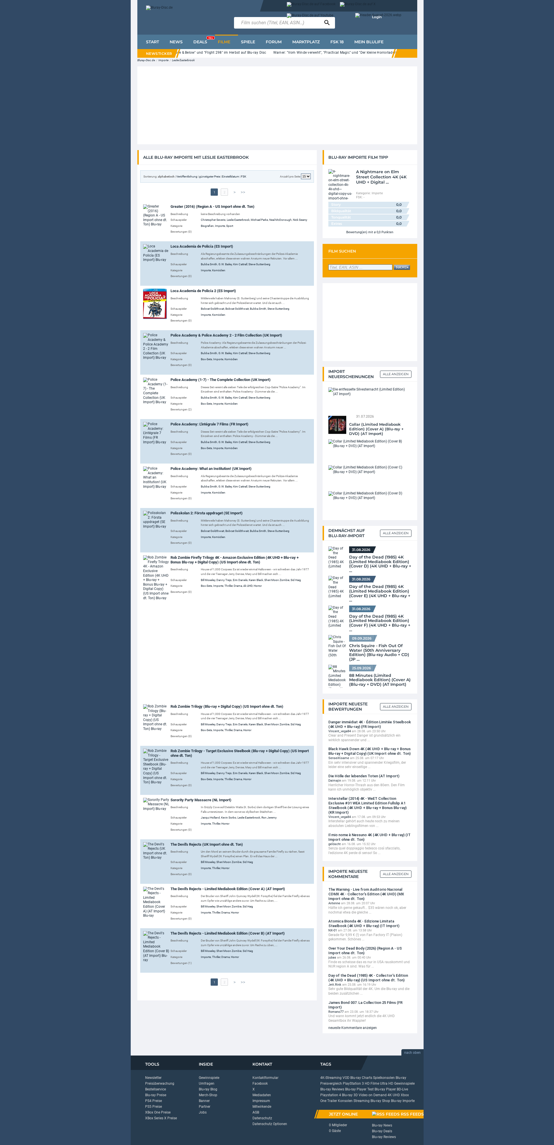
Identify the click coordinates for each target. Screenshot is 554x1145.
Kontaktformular (265, 1078)
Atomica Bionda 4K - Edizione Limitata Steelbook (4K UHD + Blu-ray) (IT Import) (363, 923)
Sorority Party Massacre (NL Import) (201, 800)
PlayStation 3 (353, 1084)
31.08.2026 (361, 550)
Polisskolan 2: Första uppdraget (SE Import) (207, 513)
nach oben (412, 1053)
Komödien (218, 270)
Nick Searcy (300, 219)
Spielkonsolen (384, 1078)
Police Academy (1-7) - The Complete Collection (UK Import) (221, 380)
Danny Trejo (224, 580)
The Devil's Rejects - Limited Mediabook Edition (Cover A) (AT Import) (228, 889)
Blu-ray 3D (350, 1095)
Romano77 (336, 1012)
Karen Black (256, 580)
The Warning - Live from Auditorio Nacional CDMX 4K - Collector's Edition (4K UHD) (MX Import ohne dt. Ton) (366, 894)
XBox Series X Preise (161, 1118)
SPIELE (248, 41)
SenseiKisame (338, 758)
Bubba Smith (209, 264)
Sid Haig (296, 580)
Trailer (332, 1101)
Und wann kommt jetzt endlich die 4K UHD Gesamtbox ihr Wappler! (361, 1018)
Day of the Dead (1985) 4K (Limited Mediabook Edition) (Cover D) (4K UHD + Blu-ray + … (380, 562)
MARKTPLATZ (306, 41)
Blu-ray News (382, 1125)
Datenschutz (262, 1118)
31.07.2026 (365, 416)
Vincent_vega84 (339, 731)
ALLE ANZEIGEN (396, 533)
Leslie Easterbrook (183, 60)
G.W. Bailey (225, 264)
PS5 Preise (153, 1107)
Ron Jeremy (269, 817)
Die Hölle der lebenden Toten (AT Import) (363, 776)
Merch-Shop (208, 1095)
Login (377, 17)
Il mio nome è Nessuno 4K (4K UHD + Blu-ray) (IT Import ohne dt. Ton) (369, 837)
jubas (332, 957)
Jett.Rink (334, 985)
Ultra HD (386, 1084)
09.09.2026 (362, 638)
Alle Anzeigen (396, 374)
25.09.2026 (361, 668)
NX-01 (332, 930)
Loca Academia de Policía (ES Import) (202, 246)
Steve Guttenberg (259, 264)
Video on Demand (373, 1095)
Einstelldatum (230, 176)
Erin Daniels (240, 580)
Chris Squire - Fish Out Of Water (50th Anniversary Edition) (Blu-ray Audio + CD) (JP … (379, 651)
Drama (238, 585)
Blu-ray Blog (208, 1089)
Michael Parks (259, 219)
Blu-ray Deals (382, 1131)
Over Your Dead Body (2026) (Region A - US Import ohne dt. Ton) (365, 950)
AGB (255, 1112)
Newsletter (153, 1078)
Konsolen (345, 1101)
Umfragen (206, 1084)
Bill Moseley (208, 580)
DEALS (203, 40)
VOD (345, 1078)
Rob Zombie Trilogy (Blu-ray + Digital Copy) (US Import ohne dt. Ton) (227, 706)
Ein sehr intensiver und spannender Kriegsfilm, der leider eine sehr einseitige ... (367, 765)
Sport (229, 225)
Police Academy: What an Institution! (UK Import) (211, 468)
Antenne (334, 903)
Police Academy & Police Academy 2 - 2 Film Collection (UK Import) (226, 335)
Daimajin (334, 780)
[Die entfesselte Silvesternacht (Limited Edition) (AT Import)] (368, 392)
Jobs (203, 1112)
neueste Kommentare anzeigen (352, 1028)
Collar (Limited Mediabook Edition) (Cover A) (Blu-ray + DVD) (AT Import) (376, 429)
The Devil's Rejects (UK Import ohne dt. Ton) (207, 844)
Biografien (207, 225)
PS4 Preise (153, 1101)
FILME (224, 41)
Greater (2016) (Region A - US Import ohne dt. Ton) (212, 206)
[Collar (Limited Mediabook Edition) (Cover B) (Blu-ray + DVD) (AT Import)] (368, 444)
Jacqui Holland (210, 817)
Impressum (261, 1101)
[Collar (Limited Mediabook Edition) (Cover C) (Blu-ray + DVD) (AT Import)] (368, 470)
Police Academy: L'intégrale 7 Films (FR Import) (209, 424)
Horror (258, 585)
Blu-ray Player (385, 1089)
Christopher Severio (213, 219)
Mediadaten (261, 1095)
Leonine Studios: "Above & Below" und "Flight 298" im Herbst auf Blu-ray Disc (204, 53)
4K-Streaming (331, 1078)
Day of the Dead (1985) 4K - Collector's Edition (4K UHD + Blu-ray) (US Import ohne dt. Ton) (368, 977)
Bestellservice (155, 1089)
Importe (163, 60)
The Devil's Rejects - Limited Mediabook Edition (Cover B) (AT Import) (228, 933)
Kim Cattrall (240, 264)
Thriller (228, 585)
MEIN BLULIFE (368, 41)
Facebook (260, 1084)
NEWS (176, 41)
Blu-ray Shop (380, 1101)
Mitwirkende (261, 1107)
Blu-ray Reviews (332, 1089)
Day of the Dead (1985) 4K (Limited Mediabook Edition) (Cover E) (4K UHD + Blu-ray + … (379, 591)
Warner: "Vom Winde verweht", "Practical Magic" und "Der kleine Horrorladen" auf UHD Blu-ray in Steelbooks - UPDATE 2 (369, 53)
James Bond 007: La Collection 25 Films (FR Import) (365, 1004)
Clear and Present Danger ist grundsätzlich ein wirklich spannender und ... (364, 737)
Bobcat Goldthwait (212, 308)
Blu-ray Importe (403, 1101)
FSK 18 (337, 41)
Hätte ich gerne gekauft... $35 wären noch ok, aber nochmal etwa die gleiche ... (367, 910)
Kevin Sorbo (228, 817)
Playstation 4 (330, 1095)
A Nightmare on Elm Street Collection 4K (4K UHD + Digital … (381, 177)
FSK (243, 176)
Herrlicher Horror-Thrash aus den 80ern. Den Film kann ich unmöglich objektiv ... (366, 787)
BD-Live (402, 1089)
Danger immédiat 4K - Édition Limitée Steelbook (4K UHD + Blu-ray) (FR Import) (369, 724)
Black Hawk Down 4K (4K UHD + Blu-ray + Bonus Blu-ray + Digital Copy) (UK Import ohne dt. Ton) (369, 751)
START (152, 41)
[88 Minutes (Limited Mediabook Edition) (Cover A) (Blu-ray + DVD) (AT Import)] (337, 676)
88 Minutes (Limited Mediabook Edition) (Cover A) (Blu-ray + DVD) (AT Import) (380, 680)
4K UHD (394, 1095)
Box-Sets (206, 359)
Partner (204, 1107)
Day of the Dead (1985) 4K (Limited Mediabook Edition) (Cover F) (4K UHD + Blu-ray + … (379, 621)
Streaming (361, 1101)
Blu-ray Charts (361, 1078)
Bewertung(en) (356, 232)
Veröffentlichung (186, 176)
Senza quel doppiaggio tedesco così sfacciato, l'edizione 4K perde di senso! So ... (364, 850)
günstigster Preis (209, 176)
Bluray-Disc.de (146, 60)
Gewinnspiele (209, 1078)
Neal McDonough (280, 219)
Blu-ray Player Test (359, 1089)
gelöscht (334, 844)
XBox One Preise (158, 1112)
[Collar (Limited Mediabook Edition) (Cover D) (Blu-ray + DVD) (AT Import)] (368, 496)
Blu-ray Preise (155, 1095)
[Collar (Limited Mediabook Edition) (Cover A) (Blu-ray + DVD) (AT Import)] (337, 425)
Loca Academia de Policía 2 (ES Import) (203, 291)
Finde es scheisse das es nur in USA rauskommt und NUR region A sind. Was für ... (369, 964)
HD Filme (372, 1084)
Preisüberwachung (159, 1084)
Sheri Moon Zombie (276, 580)
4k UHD (247, 585)
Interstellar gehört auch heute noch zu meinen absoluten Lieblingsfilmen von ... (364, 823)
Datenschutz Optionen (269, 1124)
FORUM (274, 41)
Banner (204, 1101)
